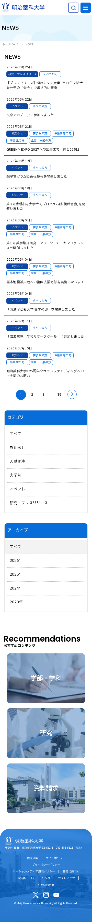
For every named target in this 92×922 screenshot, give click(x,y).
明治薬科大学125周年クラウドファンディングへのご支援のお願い (45, 374)
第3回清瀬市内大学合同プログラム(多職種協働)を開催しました (45, 207)
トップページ (10, 44)
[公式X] (36, 896)
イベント (17, 489)
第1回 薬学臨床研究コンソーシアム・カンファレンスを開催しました (45, 246)
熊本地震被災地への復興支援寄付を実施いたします (45, 282)
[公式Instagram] (46, 896)
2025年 (16, 574)
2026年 (16, 561)
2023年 (16, 602)
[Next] (72, 394)
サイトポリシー (55, 858)
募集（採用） (71, 871)
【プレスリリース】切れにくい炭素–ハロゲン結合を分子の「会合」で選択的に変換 (44, 86)
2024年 (16, 588)
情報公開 (32, 858)
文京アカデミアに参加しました (30, 115)
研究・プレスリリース (29, 503)
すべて (15, 434)
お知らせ (17, 448)
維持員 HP (23, 878)
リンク (46, 878)
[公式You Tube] (56, 896)
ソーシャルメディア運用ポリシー (34, 871)
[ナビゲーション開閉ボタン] (85, 8)
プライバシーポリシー (46, 865)
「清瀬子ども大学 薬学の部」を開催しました (40, 309)
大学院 (15, 475)
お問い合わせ (46, 885)
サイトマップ (66, 878)
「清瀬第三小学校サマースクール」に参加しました (45, 337)
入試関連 (17, 462)
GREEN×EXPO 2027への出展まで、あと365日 (42, 149)
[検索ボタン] (73, 8)
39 (59, 394)
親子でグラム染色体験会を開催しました (36, 176)
